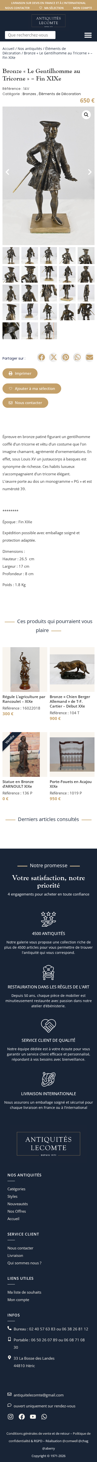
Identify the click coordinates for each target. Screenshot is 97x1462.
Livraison (15, 1255)
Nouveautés (17, 1203)
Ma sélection (54, 8)
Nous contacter (17, 8)
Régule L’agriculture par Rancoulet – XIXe (23, 699)
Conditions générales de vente (28, 1433)
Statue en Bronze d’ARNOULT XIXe (18, 784)
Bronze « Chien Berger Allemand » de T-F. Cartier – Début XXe (70, 701)
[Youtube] (33, 1417)
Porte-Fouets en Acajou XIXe (71, 784)
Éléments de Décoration (60, 93)
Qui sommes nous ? (24, 1262)
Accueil (8, 48)
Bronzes (29, 93)
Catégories (16, 1188)
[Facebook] (22, 1417)
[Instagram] (10, 1417)
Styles (12, 1196)
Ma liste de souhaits (24, 1292)
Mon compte (82, 8)
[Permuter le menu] (88, 35)
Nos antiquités (30, 48)
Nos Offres (16, 1211)
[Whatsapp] (44, 1417)
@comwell (70, 1441)
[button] (86, 114)
